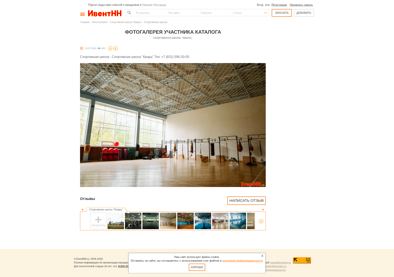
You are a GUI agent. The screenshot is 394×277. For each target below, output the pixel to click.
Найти (128, 12)
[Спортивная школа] (110, 48)
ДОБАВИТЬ (304, 12)
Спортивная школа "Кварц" (126, 22)
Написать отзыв (246, 201)
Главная (85, 22)
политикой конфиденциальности (242, 260)
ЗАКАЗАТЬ (282, 12)
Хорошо (197, 267)
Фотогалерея (100, 22)
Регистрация (279, 4)
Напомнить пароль (301, 4)
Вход (260, 4)
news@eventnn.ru (280, 262)
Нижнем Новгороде (154, 4)
